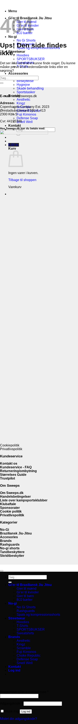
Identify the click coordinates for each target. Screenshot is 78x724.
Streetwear (16, 51)
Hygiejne (23, 84)
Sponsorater (10, 507)
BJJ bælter (24, 599)
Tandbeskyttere (12, 552)
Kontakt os (8, 463)
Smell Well (25, 122)
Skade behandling (30, 88)
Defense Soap (27, 118)
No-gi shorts (10, 548)
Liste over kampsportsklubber (23, 500)
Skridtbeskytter (12, 555)
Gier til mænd (26, 588)
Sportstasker (26, 92)
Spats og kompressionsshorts (38, 614)
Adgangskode (11, 703)
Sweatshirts (25, 633)
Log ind (25, 711)
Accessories (18, 73)
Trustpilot (7, 478)
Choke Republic (29, 655)
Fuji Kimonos (26, 114)
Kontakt (14, 125)
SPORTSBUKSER (31, 59)
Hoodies (23, 55)
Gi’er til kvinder (28, 592)
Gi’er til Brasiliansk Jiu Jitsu (30, 585)
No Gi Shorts (26, 40)
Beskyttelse (25, 81)
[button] (12, 11)
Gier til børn (25, 596)
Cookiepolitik (9, 445)
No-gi (12, 603)
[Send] (1, 83)
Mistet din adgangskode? (18, 718)
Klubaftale (8, 504)
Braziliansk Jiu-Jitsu (16, 533)
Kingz (21, 103)
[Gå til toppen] (1, 570)
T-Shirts (22, 625)
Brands (6, 541)
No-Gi (4, 529)
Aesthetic (23, 99)
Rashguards (10, 544)
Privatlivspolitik (11, 449)
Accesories (9, 537)
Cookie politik (11, 511)
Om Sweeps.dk (12, 493)
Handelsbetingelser (15, 496)
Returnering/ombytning (18, 471)
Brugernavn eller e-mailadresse (24, 692)
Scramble (24, 648)
